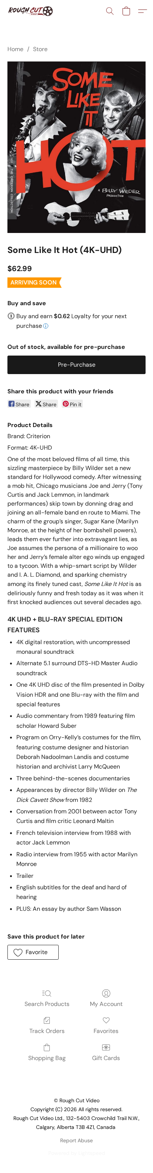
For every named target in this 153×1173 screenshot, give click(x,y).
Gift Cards (106, 1058)
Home (15, 49)
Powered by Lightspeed (76, 1153)
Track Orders (47, 1031)
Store (40, 49)
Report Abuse (76, 1140)
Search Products (47, 1004)
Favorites (106, 1031)
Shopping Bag (47, 1058)
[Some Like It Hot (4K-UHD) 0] (76, 147)
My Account (106, 1004)
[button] (32, 11)
